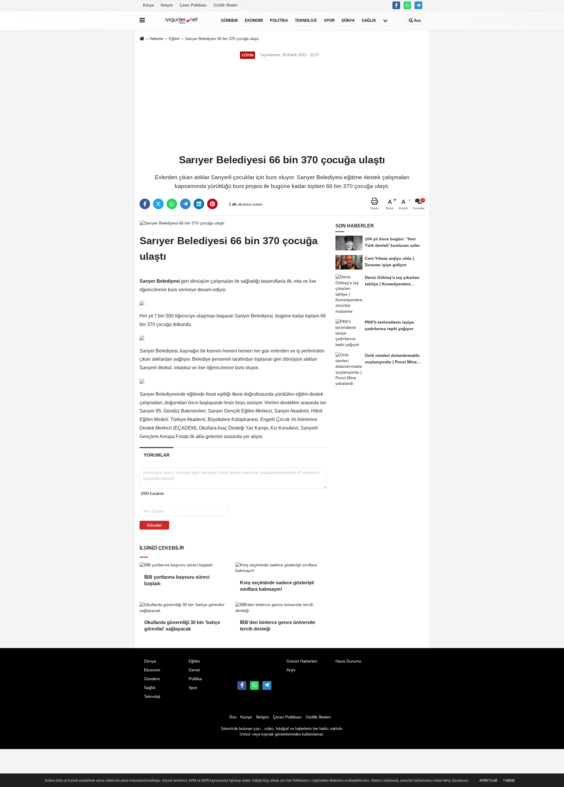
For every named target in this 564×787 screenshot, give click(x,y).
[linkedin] (199, 204)
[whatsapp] (172, 204)
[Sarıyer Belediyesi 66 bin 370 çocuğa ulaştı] (182, 223)
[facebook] (145, 204)
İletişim (167, 5)
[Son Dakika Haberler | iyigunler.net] (182, 20)
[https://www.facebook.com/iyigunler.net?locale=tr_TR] (396, 5)
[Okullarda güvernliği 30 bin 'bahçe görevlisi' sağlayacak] (185, 607)
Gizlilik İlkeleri (225, 5)
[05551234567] (407, 5)
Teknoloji (306, 20)
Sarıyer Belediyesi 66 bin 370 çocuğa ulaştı (222, 38)
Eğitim (174, 38)
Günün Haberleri (301, 661)
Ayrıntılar (488, 780)
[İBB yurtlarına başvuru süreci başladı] (185, 565)
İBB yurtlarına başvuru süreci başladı (176, 580)
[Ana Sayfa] (142, 39)
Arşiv (291, 670)
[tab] (156, 455)
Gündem (229, 20)
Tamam (509, 780)
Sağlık (369, 20)
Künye (148, 5)
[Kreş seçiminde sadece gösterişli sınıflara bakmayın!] (280, 568)
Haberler (157, 38)
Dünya (348, 20)
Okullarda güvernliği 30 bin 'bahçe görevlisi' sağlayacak (182, 625)
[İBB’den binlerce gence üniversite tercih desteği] (280, 607)
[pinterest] (212, 204)
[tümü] (385, 20)
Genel (194, 670)
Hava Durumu (348, 661)
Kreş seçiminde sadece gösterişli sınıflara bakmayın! (277, 586)
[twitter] (158, 204)
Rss (232, 717)
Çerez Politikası (193, 5)
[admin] (418, 5)
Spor (329, 20)
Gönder (154, 525)
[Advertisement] (282, 107)
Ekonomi (254, 20)
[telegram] (185, 204)
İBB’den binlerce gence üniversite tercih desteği (277, 625)
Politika (279, 20)
